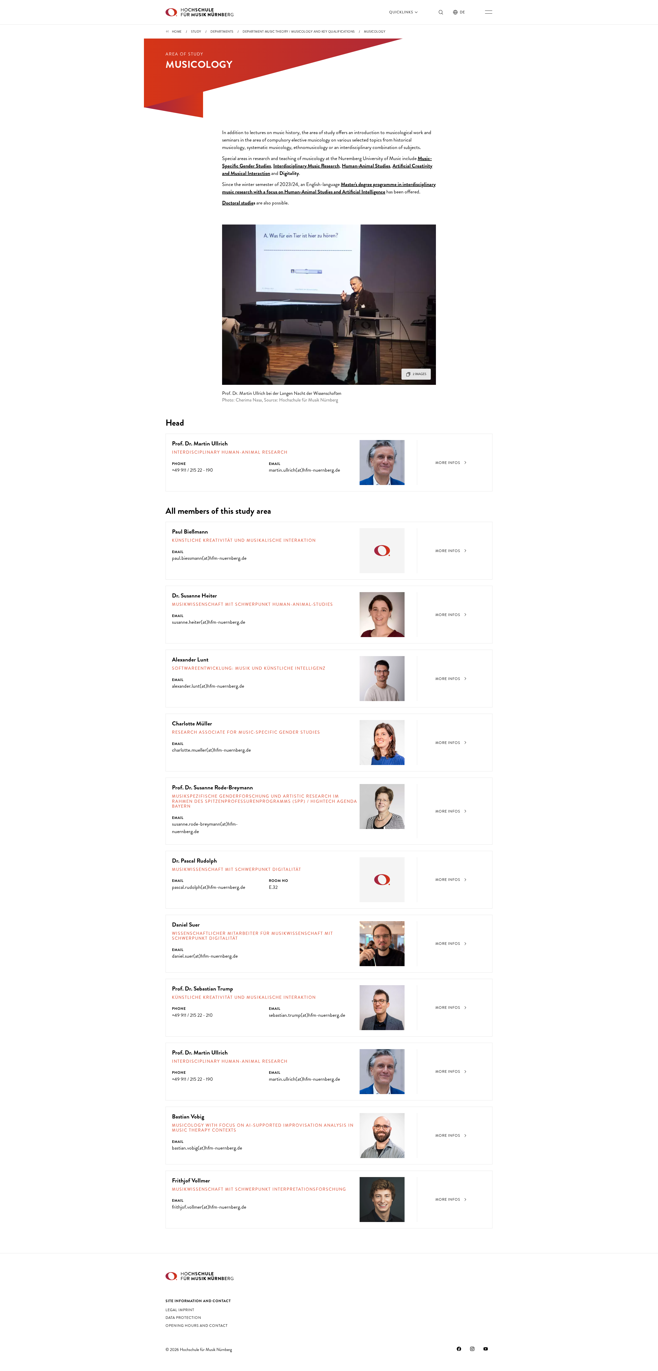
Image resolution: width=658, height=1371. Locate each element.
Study (196, 31)
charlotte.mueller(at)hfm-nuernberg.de (211, 750)
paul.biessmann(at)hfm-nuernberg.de (209, 558)
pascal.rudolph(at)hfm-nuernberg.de (208, 887)
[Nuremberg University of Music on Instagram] (472, 1348)
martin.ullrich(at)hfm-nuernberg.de (304, 470)
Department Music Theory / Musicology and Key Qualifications (299, 31)
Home (177, 31)
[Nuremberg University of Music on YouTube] (485, 1348)
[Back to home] (199, 12)
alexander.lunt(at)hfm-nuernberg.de (208, 686)
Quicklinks (401, 12)
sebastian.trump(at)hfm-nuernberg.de (307, 1015)
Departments (222, 31)
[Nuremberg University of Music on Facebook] (459, 1348)
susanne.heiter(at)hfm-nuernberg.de (208, 622)
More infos (448, 462)
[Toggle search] (441, 12)
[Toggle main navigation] (489, 12)
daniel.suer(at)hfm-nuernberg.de (205, 956)
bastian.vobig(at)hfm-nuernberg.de (207, 1148)
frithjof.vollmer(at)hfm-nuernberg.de (209, 1207)
